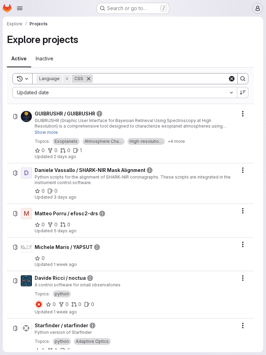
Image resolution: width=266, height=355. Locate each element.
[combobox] (124, 92)
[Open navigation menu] (19, 8)
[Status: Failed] (39, 304)
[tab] (19, 58)
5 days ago (65, 230)
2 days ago (65, 156)
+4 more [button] (176, 141)
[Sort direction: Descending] (242, 92)
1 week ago (65, 264)
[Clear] (232, 79)
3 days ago (65, 197)
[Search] (242, 78)
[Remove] (89, 79)
